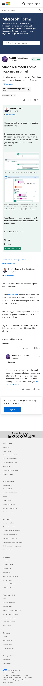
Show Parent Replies (8, 263)
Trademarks (28, 677)
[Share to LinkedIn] (9, 436)
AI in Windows (7, 466)
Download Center (8, 489)
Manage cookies (7, 677)
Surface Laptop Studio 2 (10, 455)
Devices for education (9, 527)
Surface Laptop (7, 451)
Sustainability (7, 663)
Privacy (26, 675)
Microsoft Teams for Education (11, 530)
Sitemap (5, 675)
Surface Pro (6, 447)
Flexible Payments (8, 512)
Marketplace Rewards (9, 622)
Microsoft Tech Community (10, 614)
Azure (4, 599)
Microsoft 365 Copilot (9, 584)
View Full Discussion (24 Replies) (15, 260)
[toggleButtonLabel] (39, 10)
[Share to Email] (33, 436)
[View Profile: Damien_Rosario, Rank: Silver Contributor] (4, 270)
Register (30, 3)
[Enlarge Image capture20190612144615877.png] (21, 161)
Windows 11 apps (8, 474)
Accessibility (6, 659)
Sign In (37, 3)
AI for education (7, 550)
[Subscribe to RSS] (29, 436)
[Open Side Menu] (3, 3)
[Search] (23, 3)
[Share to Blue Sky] (25, 436)
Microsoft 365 (7, 572)
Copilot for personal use (10, 462)
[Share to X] (17, 436)
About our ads (26, 680)
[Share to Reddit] (21, 436)
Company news (7, 644)
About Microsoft (7, 640)
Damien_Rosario (16, 108)
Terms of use (18, 677)
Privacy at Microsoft (8, 648)
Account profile (7, 485)
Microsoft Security (8, 565)
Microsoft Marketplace (9, 618)
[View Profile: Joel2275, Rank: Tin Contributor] (5, 59)
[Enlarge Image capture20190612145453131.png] (21, 189)
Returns (5, 496)
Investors (5, 652)
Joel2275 (12, 58)
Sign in (12, 409)
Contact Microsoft (16, 675)
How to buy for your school (10, 538)
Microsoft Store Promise (10, 508)
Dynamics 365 (7, 568)
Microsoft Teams (7, 580)
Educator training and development (13, 542)
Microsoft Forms (9, 10)
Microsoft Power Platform (10, 576)
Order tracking (7, 500)
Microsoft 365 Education (10, 534)
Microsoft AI (6, 561)
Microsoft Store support (10, 493)
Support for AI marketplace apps (12, 610)
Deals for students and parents (12, 546)
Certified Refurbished (9, 504)
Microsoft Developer (9, 602)
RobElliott (14, 294)
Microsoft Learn (7, 606)
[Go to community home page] (8, 3)
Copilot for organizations (10, 459)
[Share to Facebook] (13, 436)
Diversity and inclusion (9, 656)
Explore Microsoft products (10, 470)
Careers (5, 636)
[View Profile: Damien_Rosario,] (6, 109)
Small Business (7, 588)
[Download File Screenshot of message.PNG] (29, 89)
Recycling (16, 680)
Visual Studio (7, 625)
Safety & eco (6, 680)
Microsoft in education (9, 523)
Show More (8, 84)
